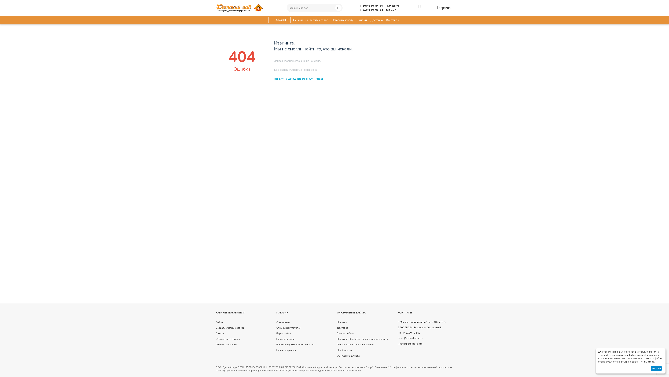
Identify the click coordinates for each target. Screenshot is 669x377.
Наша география (286, 350)
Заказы (220, 333)
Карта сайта (283, 333)
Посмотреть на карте (410, 343)
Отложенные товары (228, 339)
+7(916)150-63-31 (371, 10)
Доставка (342, 328)
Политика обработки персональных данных (362, 339)
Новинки (342, 322)
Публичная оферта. (296, 370)
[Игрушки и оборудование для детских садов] (240, 7)
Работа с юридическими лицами (295, 344)
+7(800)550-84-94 (371, 6)
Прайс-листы (344, 350)
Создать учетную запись (230, 328)
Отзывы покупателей (288, 328)
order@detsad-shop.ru (410, 338)
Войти (219, 322)
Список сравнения (226, 344)
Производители (285, 339)
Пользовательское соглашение (355, 344)
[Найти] (338, 8)
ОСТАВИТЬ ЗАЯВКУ (348, 355)
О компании (283, 322)
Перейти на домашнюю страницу (293, 78)
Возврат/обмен (345, 333)
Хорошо (656, 368)
